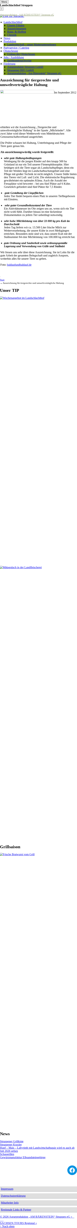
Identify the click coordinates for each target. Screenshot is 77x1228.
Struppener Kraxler (11, 1144)
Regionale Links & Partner (16, 1209)
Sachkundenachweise (19, 60)
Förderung (9, 63)
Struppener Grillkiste (11, 1141)
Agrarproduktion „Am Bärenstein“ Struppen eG (34, 73)
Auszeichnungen (16, 28)
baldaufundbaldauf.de (19, 264)
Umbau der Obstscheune (21, 54)
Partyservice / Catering (16, 47)
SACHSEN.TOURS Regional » (18, 1223)
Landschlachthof (13, 22)
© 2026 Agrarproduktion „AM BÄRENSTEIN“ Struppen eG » (37, 1218)
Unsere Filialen (15, 25)
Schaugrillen (7, 1154)
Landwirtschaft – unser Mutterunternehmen (31, 44)
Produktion (10, 41)
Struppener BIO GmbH (20, 70)
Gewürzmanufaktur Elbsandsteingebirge (22, 1157)
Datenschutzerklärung (13, 1195)
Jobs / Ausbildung (14, 57)
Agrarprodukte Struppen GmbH (25, 66)
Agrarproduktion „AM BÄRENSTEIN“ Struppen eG (27, 14)
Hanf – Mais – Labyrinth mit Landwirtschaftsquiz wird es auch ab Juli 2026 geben (37, 1149)
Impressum (7, 1188)
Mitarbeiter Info (10, 1202)
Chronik (11, 34)
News (7, 38)
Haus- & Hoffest (16, 31)
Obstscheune (11, 50)
